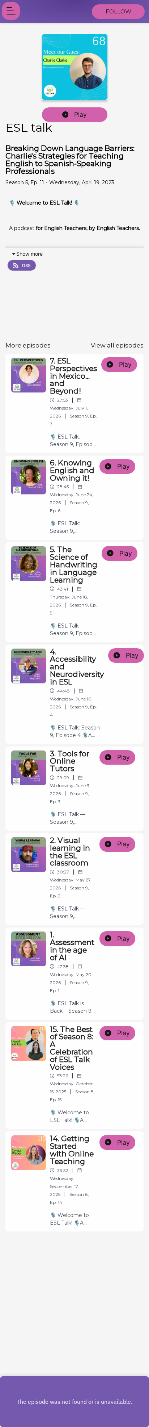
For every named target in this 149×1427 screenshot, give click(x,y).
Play (80, 114)
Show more (29, 254)
